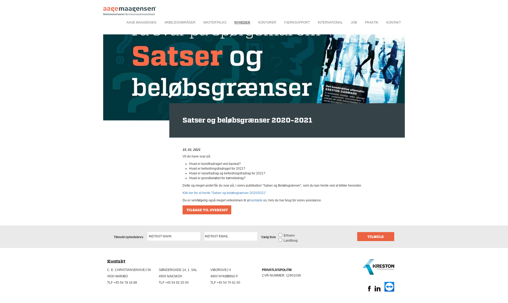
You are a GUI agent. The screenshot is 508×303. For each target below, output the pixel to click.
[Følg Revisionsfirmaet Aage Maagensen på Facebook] (369, 290)
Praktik (371, 22)
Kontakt (393, 22)
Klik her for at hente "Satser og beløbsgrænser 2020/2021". (225, 193)
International (330, 22)
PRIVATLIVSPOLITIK (277, 270)
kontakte (256, 200)
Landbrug (290, 240)
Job (354, 22)
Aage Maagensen (141, 22)
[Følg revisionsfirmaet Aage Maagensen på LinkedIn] (377, 290)
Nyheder (242, 22)
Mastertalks (214, 22)
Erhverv (288, 235)
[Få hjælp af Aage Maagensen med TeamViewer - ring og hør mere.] (389, 290)
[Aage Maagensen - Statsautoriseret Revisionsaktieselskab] (129, 9)
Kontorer (267, 22)
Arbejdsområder (180, 22)
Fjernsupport (297, 22)
